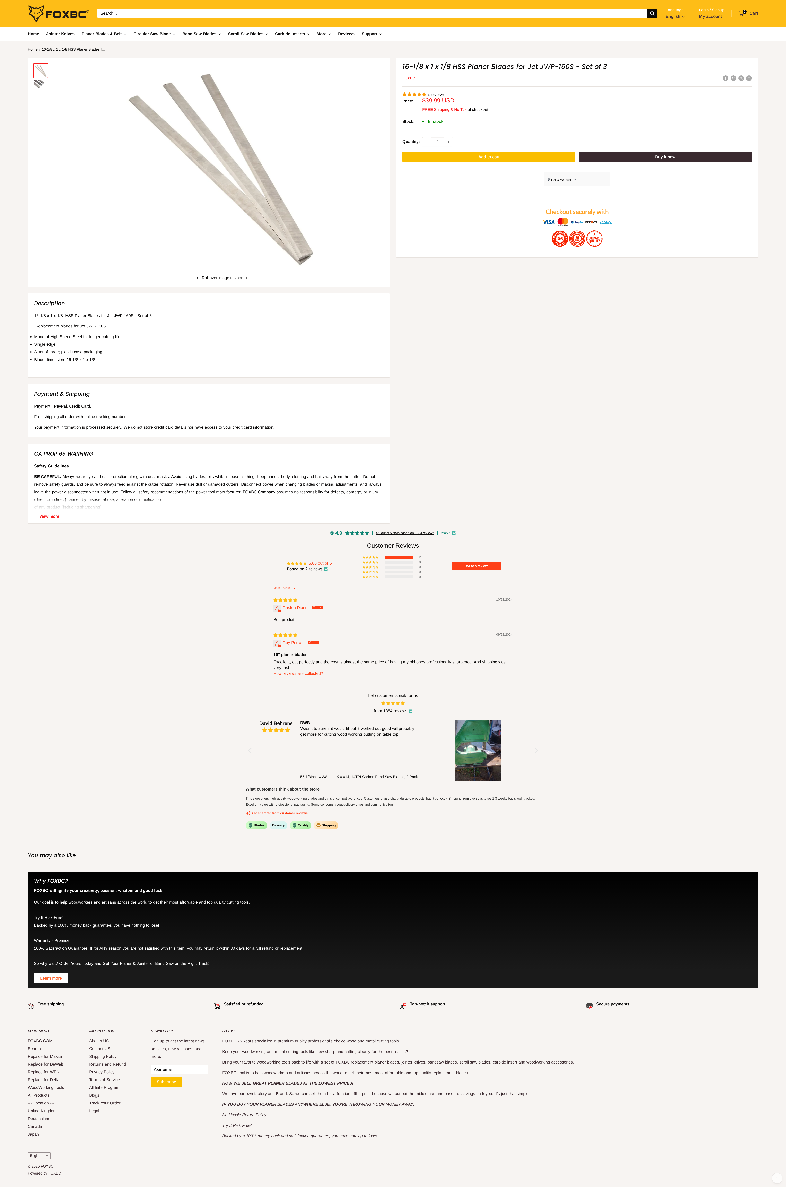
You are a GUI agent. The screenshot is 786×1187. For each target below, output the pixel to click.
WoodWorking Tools (46, 1087)
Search (34, 1048)
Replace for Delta (43, 1079)
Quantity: (411, 141)
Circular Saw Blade (152, 34)
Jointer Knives (60, 34)
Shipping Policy (103, 1056)
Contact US (99, 1048)
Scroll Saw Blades (245, 34)
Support (369, 34)
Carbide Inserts (290, 34)
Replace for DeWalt (45, 1064)
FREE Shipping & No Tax (444, 109)
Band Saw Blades (199, 34)
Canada (35, 1126)
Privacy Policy (101, 1072)
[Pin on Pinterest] (733, 78)
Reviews (346, 34)
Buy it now (665, 157)
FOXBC (408, 78)
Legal (94, 1111)
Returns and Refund (107, 1064)
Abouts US (99, 1041)
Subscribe (166, 1081)
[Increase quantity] (448, 141)
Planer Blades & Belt (102, 34)
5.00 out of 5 (320, 563)
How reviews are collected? (298, 673)
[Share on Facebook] (725, 78)
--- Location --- (41, 1103)
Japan (33, 1134)
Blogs (94, 1095)
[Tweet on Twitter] (741, 78)
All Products (39, 1095)
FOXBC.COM (40, 1041)
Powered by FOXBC (44, 1173)
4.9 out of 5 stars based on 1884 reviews (405, 533)
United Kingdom (42, 1111)
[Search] (652, 13)
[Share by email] (749, 78)
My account (710, 16)
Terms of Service (104, 1079)
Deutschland (39, 1118)
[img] (285, 600)
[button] (414, 94)
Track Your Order (105, 1103)
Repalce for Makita (45, 1056)
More (321, 34)
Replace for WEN (43, 1072)
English (35, 1156)
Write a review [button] (477, 566)
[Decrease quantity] (426, 141)
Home (33, 34)
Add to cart (488, 157)
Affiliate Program (104, 1087)
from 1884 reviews (390, 711)
